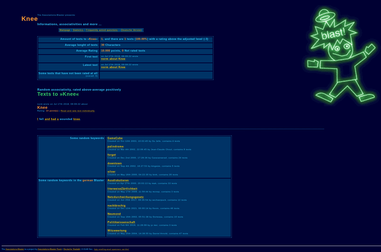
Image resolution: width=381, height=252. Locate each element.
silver (111, 171)
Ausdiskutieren (118, 180)
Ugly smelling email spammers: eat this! (111, 249)
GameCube (115, 138)
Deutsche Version (131, 30)
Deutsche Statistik (72, 249)
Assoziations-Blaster (15, 249)
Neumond (114, 213)
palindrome (116, 146)
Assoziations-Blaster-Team (50, 249)
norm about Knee (113, 58)
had (53, 119)
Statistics (78, 30)
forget (112, 154)
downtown (115, 163)
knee (76, 119)
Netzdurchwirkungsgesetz (126, 196)
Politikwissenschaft (121, 222)
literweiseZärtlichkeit (122, 188)
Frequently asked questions (102, 30)
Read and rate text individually (78, 111)
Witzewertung (117, 230)
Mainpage (65, 30)
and (47, 119)
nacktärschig (117, 205)
